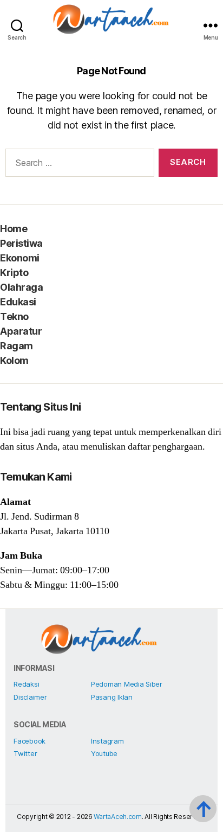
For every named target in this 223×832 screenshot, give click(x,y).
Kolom (14, 360)
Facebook (29, 741)
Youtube (104, 753)
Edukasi (18, 302)
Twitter (25, 753)
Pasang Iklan (112, 697)
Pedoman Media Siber (126, 684)
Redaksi (26, 684)
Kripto (14, 272)
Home (13, 228)
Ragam (16, 345)
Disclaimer (30, 697)
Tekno (14, 316)
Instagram (107, 741)
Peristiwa (21, 243)
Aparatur (21, 331)
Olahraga (21, 287)
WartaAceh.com (118, 816)
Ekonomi (20, 258)
